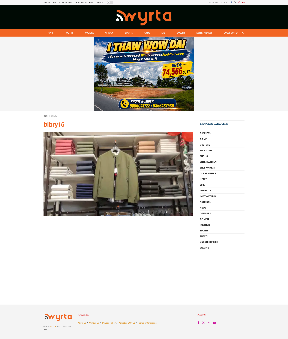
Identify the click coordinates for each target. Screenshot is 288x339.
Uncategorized (209, 241)
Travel (204, 236)
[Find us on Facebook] (231, 2)
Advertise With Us (80, 2)
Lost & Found (208, 196)
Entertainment (204, 33)
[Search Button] (243, 33)
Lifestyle (205, 190)
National (205, 201)
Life (163, 33)
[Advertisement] (144, 284)
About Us (47, 2)
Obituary (205, 213)
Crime (147, 33)
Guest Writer (231, 33)
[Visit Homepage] (144, 17)
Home (50, 33)
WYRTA (53, 326)
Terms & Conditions (95, 2)
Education (206, 150)
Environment (207, 167)
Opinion (109, 33)
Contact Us (56, 2)
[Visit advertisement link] (144, 74)
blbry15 (54, 115)
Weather (205, 247)
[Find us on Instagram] (239, 2)
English (181, 33)
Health (204, 179)
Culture (89, 33)
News (203, 207)
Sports (129, 33)
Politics (69, 33)
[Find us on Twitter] (235, 2)
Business (205, 133)
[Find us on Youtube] (243, 2)
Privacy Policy (67, 2)
